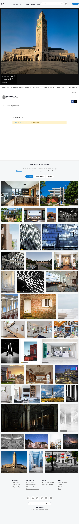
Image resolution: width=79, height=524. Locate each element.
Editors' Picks (30, 482)
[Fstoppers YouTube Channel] (33, 498)
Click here (19, 171)
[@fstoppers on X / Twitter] (42, 498)
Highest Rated (40, 176)
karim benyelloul (11, 96)
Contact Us (61, 484)
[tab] (29, 176)
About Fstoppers (62, 482)
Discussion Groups (31, 487)
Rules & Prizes (50, 87)
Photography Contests (32, 489)
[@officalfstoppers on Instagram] (28, 498)
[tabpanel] (39, 327)
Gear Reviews (16, 484)
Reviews (18, 4)
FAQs (59, 489)
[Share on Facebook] (72, 101)
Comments (74, 87)
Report (74, 92)
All (29, 176)
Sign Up (75, 4)
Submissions (62, 87)
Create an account (24, 122)
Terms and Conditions (43, 509)
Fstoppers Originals (17, 487)
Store (38, 4)
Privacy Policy (34, 509)
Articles (13, 4)
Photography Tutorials (48, 482)
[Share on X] (75, 101)
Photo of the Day (30, 484)
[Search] (62, 4)
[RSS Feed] (51, 498)
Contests (32, 4)
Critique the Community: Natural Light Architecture (25, 87)
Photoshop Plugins (47, 484)
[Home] (5, 4)
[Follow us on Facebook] (37, 498)
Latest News (15, 482)
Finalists (50, 176)
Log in (15, 122)
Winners (6, 87)
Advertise (60, 487)
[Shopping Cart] (65, 3)
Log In (70, 3)
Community (26, 4)
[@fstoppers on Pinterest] (46, 498)
